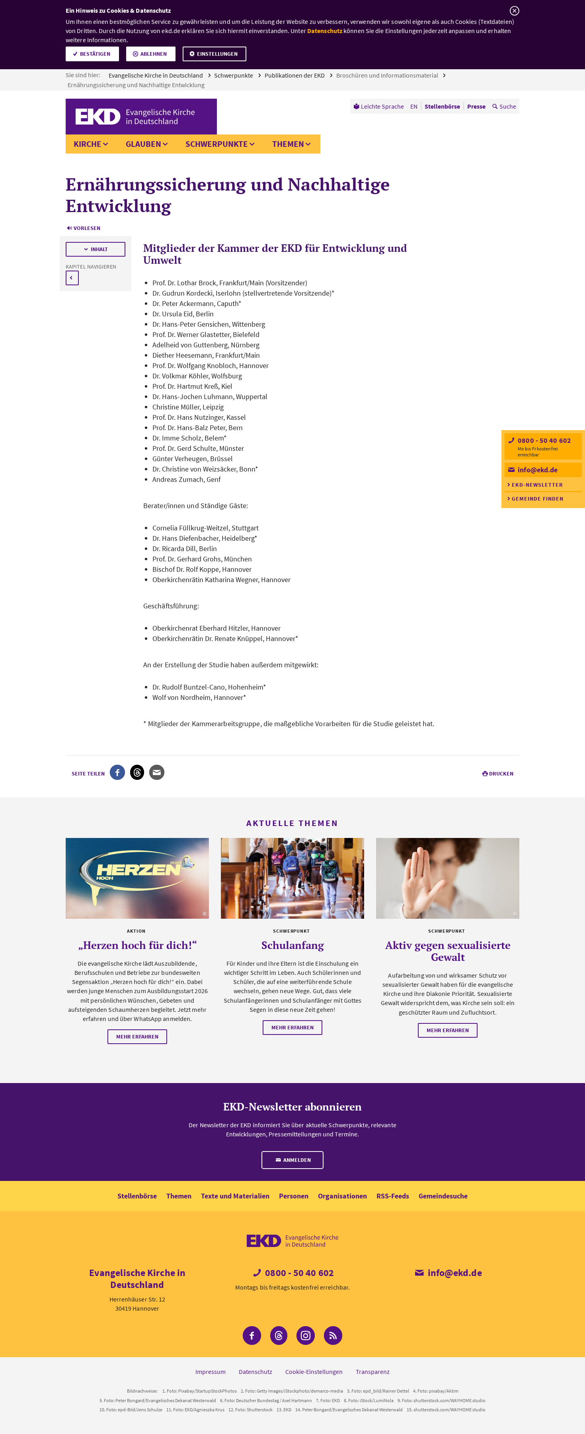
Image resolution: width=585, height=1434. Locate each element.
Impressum (210, 1372)
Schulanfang (292, 945)
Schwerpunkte (234, 75)
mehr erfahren (137, 1036)
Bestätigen (95, 53)
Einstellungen (217, 53)
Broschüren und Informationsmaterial (387, 75)
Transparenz (373, 1372)
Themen (288, 143)
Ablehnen (153, 53)
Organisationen (342, 1195)
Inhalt (99, 249)
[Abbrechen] (514, 11)
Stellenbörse (137, 1195)
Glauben (143, 143)
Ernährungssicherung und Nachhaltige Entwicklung (137, 85)
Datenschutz (324, 31)
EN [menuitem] (413, 106)
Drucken (501, 773)
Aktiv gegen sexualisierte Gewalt (448, 951)
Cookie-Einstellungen (314, 1372)
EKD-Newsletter (537, 484)
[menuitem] (378, 106)
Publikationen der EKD (295, 75)
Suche (507, 106)
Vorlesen (87, 228)
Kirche (87, 143)
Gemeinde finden (538, 498)
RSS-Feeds (392, 1195)
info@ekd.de (537, 469)
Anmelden (296, 1159)
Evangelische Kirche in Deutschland (156, 75)
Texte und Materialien (235, 1195)
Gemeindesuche (443, 1195)
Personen (293, 1195)
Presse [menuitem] (476, 106)
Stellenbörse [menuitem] (442, 106)
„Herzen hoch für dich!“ (137, 945)
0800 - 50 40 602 (543, 440)
